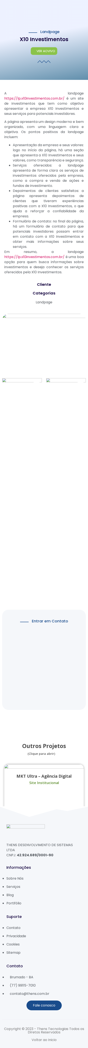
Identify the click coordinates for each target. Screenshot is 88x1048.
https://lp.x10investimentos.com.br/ (34, 98)
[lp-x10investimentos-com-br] (22, 490)
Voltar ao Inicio (44, 1039)
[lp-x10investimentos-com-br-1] (66, 390)
